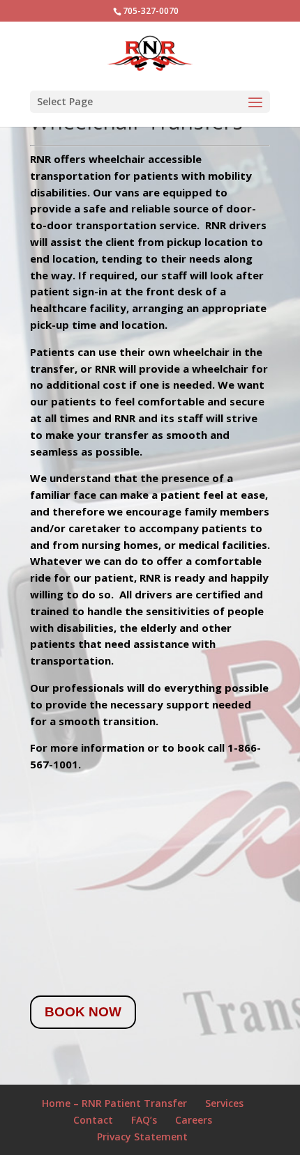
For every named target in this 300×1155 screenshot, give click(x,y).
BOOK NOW (83, 1012)
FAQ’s (144, 1119)
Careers (193, 1119)
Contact (93, 1119)
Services (224, 1103)
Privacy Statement (142, 1136)
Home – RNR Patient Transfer (114, 1103)
